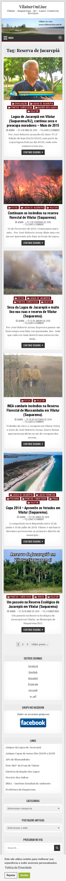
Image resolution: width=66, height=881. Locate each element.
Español (33, 678)
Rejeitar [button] (11, 875)
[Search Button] (60, 38)
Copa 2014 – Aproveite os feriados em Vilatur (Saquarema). (33, 510)
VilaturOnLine (33, 6)
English (33, 672)
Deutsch (33, 666)
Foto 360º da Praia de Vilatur (22, 765)
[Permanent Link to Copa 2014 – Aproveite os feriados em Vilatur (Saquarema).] (33, 471)
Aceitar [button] (24, 875)
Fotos (14, 207)
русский (33, 690)
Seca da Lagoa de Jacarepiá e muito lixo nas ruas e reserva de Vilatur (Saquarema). (33, 311)
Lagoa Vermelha (47, 494)
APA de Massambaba (18, 759)
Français (33, 684)
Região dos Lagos (47, 107)
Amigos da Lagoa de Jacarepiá (23, 747)
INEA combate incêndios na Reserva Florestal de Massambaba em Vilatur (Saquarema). (33, 410)
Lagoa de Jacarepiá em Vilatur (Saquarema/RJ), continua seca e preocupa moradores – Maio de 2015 (33, 121)
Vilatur (34, 111)
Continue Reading (34, 152)
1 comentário (52, 611)
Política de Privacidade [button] (18, 867)
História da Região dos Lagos (23, 771)
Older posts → (40, 644)
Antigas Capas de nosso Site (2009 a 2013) (30, 753)
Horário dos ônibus (17, 777)
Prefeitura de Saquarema (20, 789)
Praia (55, 498)
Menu (11, 38)
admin (11, 130)
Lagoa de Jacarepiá (43, 103)
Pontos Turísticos (21, 107)
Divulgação (21, 103)
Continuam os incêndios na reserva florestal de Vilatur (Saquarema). (33, 215)
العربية (33, 696)
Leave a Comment (52, 130)
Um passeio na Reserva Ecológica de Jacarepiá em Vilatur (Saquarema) (33, 604)
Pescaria (14, 498)
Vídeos (41, 596)
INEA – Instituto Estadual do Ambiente (28, 783)
